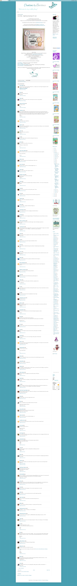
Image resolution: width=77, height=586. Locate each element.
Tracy (20, 447)
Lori (20, 384)
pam (20, 329)
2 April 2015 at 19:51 (22, 300)
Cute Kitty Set (41, 24)
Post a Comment (21, 568)
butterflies (55, 244)
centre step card (56, 246)
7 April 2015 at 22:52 (23, 553)
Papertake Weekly (56, 297)
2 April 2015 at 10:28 (22, 185)
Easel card (55, 267)
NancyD (21, 378)
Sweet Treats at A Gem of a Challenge (56, 172)
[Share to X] (28, 80)
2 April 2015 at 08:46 (23, 107)
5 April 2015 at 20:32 (23, 510)
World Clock (56, 380)
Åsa (20, 119)
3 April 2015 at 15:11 (22, 451)
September (56, 156)
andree (21, 257)
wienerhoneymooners (23, 508)
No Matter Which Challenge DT (56, 295)
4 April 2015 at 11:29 (22, 484)
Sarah (20, 274)
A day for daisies (56, 233)
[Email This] (26, 80)
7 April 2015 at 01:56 (23, 538)
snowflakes (55, 315)
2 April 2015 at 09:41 (23, 161)
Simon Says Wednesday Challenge (23, 64)
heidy (20, 92)
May (55, 161)
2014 (54, 193)
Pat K (20, 193)
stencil (54, 321)
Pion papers (55, 303)
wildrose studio (56, 332)
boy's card (55, 243)
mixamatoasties (22, 347)
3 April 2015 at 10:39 (22, 430)
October (55, 155)
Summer (55, 323)
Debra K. (21, 341)
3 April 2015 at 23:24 (22, 478)
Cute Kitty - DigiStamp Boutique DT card (56, 187)
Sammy (21, 169)
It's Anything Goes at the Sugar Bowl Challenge (56, 169)
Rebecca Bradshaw (22, 262)
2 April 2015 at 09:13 (22, 139)
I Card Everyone (22, 226)
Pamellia (21, 214)
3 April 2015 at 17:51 (22, 457)
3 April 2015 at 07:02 (23, 393)
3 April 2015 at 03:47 (23, 387)
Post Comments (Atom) (25, 571)
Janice (20, 396)
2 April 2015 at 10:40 (23, 190)
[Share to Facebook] (28, 80)
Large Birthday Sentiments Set (40, 25)
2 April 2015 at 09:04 (23, 134)
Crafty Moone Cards (23, 297)
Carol (20, 188)
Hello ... (55, 174)
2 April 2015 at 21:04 (22, 321)
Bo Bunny (55, 241)
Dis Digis (55, 266)
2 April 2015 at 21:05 (22, 326)
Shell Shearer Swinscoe (23, 467)
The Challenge (20, 62)
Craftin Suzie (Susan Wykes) (24, 390)
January (55, 192)
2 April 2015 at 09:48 (23, 171)
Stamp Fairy (55, 317)
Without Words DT (56, 333)
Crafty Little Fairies (56, 252)
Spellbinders (55, 316)
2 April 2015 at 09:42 (23, 166)
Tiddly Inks (55, 325)
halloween (55, 277)
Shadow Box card (56, 310)
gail (20, 239)
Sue (58, 16)
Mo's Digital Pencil (56, 291)
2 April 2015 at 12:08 (22, 201)
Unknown (21, 198)
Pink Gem (55, 302)
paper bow (55, 296)
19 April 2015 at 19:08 (23, 566)
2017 (54, 149)
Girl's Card (55, 276)
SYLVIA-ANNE (22, 474)
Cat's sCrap (21, 425)
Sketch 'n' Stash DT (56, 313)
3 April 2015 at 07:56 (23, 398)
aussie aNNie (21, 85)
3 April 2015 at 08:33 (22, 406)
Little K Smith (22, 497)
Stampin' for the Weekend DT (56, 319)
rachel (20, 233)
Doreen (21, 204)
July (55, 159)
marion (21, 98)
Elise (20, 532)
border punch (56, 242)
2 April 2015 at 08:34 (23, 89)
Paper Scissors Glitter (23, 150)
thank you (55, 324)
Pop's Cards (21, 164)
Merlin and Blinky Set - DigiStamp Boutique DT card (56, 165)
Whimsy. (55, 329)
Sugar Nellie (55, 322)
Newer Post (19, 570)
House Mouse (56, 278)
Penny (20, 563)
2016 (54, 150)
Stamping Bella (56, 320)
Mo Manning (55, 290)
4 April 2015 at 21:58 (22, 500)
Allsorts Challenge (20, 63)
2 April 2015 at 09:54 (23, 178)
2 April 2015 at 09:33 (23, 156)
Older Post (48, 570)
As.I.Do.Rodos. (22, 209)
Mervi (20, 401)
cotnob (21, 181)
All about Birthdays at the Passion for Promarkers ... (56, 180)
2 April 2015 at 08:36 (23, 95)
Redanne (21, 366)
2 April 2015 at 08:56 (23, 122)
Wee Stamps (55, 327)
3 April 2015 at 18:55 (22, 464)
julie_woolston (22, 409)
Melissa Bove (22, 546)
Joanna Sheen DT (56, 280)
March (55, 189)
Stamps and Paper (22, 103)
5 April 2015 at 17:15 (22, 505)
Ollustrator (40, 580)
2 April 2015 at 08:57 (23, 128)
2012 (54, 196)
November (56, 154)
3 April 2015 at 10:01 (22, 422)
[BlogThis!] (27, 80)
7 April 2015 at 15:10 (22, 543)
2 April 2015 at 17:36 (22, 266)
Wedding (55, 326)
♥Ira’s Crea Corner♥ (22, 463)
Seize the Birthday (20, 65)
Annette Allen (22, 361)
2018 (54, 148)
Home (34, 570)
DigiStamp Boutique (39, 22)
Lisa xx (21, 251)
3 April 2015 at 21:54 (22, 471)
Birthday (55, 240)
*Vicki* (20, 454)
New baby (55, 293)
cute (54, 256)
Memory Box (55, 289)
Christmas (55, 249)
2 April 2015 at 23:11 (22, 375)
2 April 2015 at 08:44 (23, 100)
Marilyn (21, 503)
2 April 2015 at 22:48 (23, 358)
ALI (20, 292)
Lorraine (21, 335)
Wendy (21, 556)
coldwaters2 (21, 110)
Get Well (55, 275)
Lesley (21, 518)
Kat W (20, 316)
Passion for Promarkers (55, 299)
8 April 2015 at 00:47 (23, 560)
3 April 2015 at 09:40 (23, 412)
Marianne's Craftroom (23, 269)
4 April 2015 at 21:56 (22, 494)
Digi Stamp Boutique (55, 263)
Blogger (47, 580)
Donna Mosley (22, 309)
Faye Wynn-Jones (22, 420)
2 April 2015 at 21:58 (22, 338)
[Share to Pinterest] (29, 80)
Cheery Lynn (55, 248)
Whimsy (55, 328)
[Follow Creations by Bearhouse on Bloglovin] (56, 48)
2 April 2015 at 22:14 (22, 353)
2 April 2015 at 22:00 (23, 344)
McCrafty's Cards (22, 174)
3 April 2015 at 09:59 (23, 417)
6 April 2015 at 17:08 (23, 529)
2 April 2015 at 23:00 (23, 369)
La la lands (55, 282)
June (55, 160)
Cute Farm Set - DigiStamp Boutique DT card (56, 176)
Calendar (57, 372)
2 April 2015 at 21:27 (22, 332)
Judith (20, 492)
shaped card (55, 312)
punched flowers (56, 304)
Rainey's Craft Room (23, 220)
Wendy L (21, 159)
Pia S (20, 324)
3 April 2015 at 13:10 (22, 436)
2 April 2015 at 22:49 (23, 363)
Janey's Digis (55, 279)
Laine (20, 244)
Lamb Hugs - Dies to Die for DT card (56, 184)
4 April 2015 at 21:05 (22, 489)
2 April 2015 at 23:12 (22, 381)
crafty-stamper (22, 372)
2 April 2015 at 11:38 (22, 195)
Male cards (55, 288)
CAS (54, 245)
